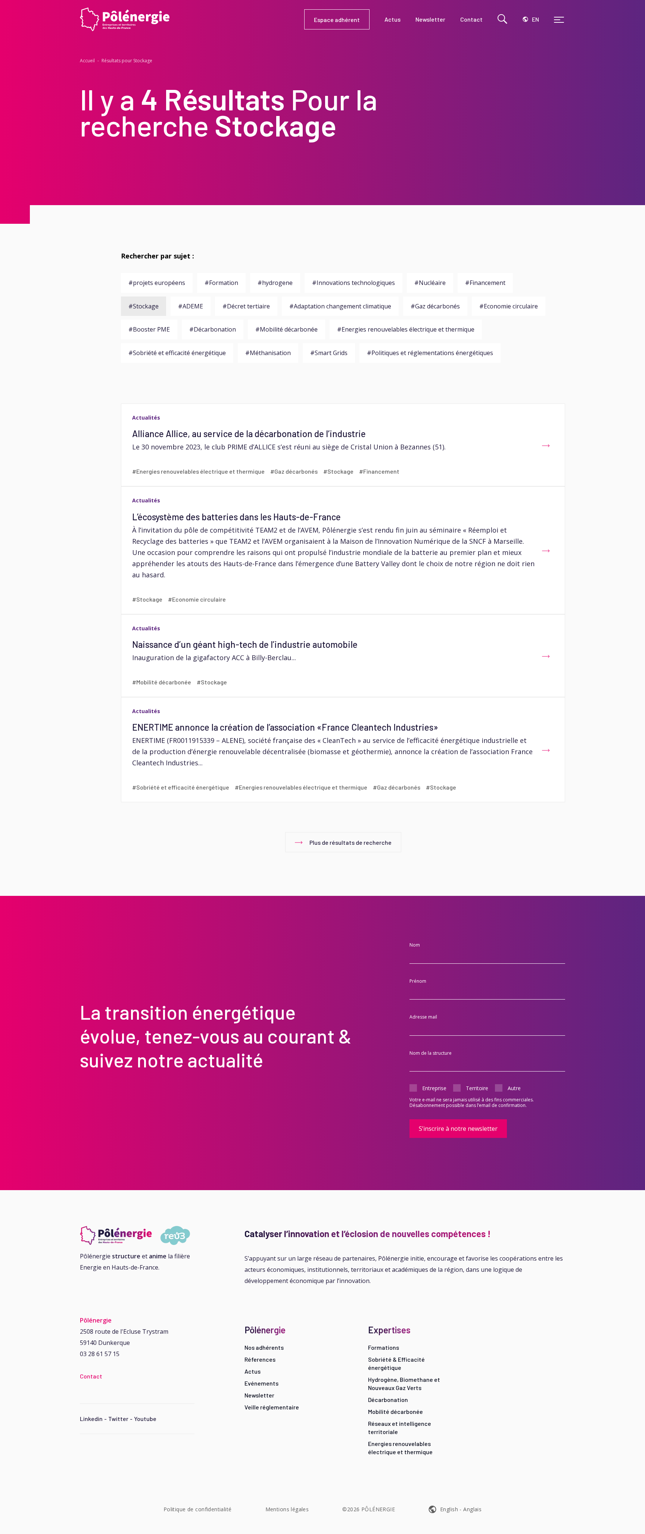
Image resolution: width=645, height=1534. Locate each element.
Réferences (259, 1359)
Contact (91, 1376)
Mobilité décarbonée (395, 1411)
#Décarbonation (212, 329)
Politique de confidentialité (197, 1509)
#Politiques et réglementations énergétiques (430, 353)
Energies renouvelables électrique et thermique (400, 1447)
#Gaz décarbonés (435, 306)
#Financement (485, 283)
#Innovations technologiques (353, 283)
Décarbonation (388, 1399)
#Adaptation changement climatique (340, 306)
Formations (383, 1347)
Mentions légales (287, 1509)
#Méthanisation (268, 353)
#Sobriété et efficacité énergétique (177, 353)
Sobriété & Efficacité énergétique (396, 1363)
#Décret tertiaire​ (246, 306)
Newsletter (259, 1395)
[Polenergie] (192, 19)
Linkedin (91, 1418)
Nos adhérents (264, 1347)
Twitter (118, 1418)
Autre (514, 1088)
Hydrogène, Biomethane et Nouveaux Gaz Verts (404, 1383)
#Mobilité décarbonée (286, 329)
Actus (252, 1371)
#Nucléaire (430, 283)
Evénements (261, 1383)
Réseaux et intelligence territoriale (399, 1427)
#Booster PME (149, 329)
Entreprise (434, 1088)
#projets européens (156, 283)
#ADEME (190, 306)
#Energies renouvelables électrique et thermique (405, 329)
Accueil (87, 60)
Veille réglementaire (271, 1407)
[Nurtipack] (137, 1235)
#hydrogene (275, 283)
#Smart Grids (329, 353)
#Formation (221, 283)
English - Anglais (461, 1509)
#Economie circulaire (508, 306)
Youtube (145, 1418)
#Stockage (143, 306)
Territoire (477, 1088)
